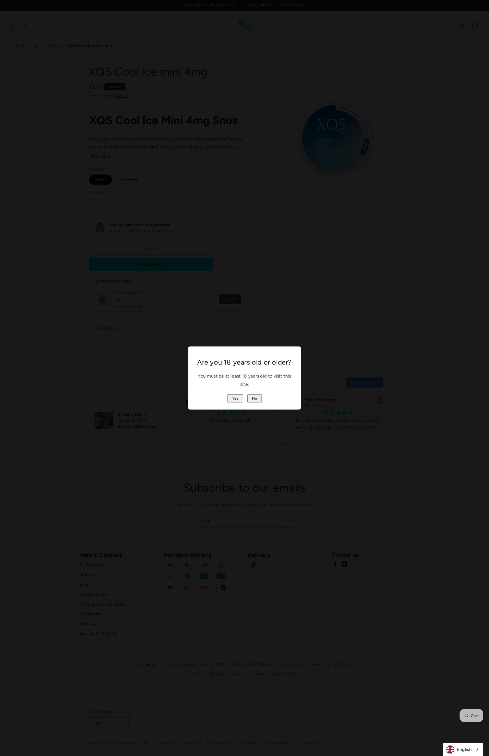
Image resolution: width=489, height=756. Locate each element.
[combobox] (463, 749)
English (464, 749)
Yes (235, 398)
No (254, 398)
